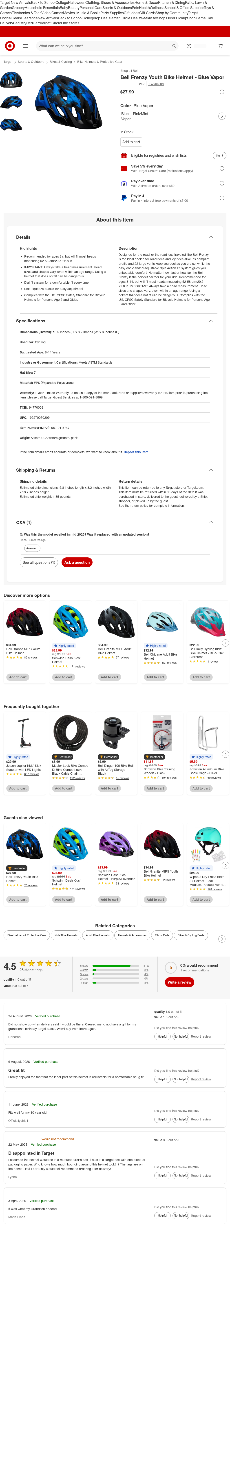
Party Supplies (112, 13)
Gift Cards (147, 13)
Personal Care (91, 7)
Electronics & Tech (26, 13)
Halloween (76, 2)
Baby (64, 7)
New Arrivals (48, 18)
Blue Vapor (125, 116)
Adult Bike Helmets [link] (98, 935)
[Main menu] (26, 46)
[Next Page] (222, 116)
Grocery (18, 7)
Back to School (43, 2)
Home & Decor (146, 2)
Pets (135, 7)
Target (8, 61)
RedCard (33, 23)
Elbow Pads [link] (162, 935)
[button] (132, 84)
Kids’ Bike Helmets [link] (66, 935)
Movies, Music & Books (81, 13)
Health (144, 7)
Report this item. (136, 452)
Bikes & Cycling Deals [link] (191, 935)
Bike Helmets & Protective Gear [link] (26, 935)
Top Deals (102, 18)
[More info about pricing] (221, 91)
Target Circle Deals (125, 18)
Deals (16, 18)
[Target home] (9, 46)
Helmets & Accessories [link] (132, 935)
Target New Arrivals (15, 2)
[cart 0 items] (221, 46)
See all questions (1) (39, 562)
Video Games (52, 13)
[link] (132, 83)
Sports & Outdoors (117, 7)
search (174, 46)
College (61, 2)
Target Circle (51, 23)
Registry (19, 23)
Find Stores (70, 23)
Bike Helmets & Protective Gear (99, 61)
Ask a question (77, 562)
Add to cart (131, 142)
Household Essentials (42, 7)
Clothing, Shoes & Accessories (110, 2)
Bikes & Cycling (61, 61)
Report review (201, 1036)
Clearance (29, 18)
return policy (139, 505)
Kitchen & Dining (171, 2)
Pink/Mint (138, 113)
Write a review (179, 982)
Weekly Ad (148, 18)
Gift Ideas (131, 13)
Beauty (74, 7)
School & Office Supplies (184, 7)
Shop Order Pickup (172, 18)
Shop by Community (172, 13)
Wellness (157, 7)
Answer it (32, 548)
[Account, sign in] (198, 46)
